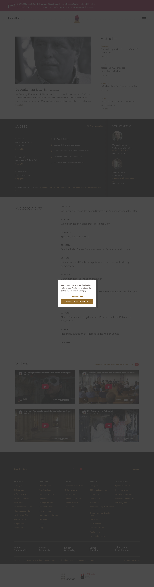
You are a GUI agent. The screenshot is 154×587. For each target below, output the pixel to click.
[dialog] (77, 293)
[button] (94, 282)
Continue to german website (77, 301)
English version (77, 296)
